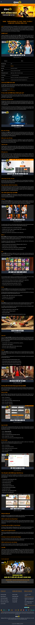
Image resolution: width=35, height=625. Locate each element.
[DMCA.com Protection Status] (27, 607)
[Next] (32, 571)
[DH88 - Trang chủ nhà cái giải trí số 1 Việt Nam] (17, 2)
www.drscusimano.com (11, 90)
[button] (1, 2)
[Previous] (2, 571)
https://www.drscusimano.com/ (29, 596)
